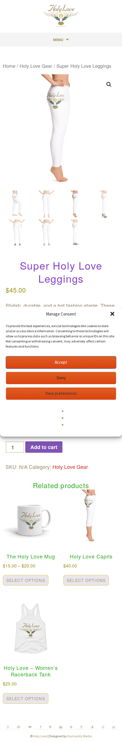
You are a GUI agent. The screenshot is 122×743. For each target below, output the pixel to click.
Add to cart (43, 447)
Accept (61, 362)
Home (9, 65)
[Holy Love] (61, 15)
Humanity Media (79, 736)
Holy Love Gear (36, 65)
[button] (113, 314)
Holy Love (40, 736)
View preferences (61, 393)
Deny (61, 377)
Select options (25, 580)
